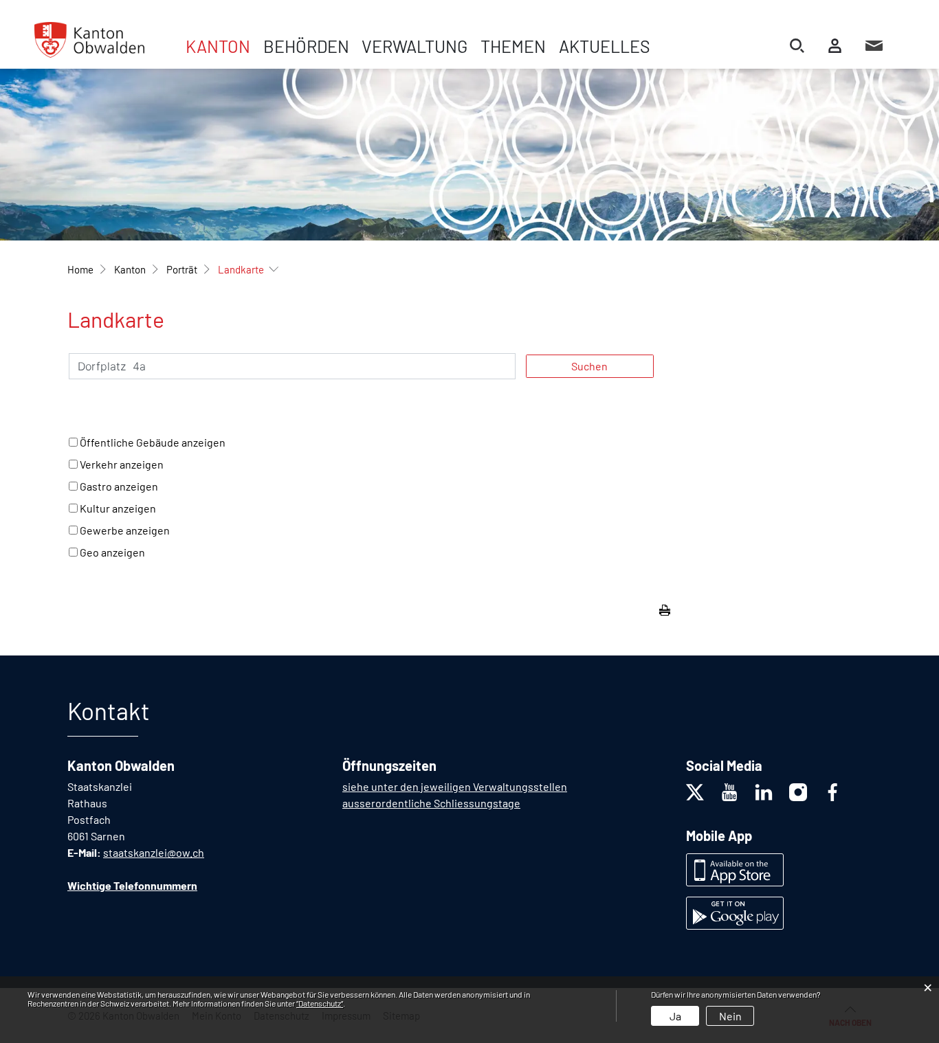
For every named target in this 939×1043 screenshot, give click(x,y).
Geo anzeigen (112, 552)
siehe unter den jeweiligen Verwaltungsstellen (454, 786)
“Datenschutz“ (319, 1003)
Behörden (306, 46)
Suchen (589, 365)
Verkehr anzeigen (122, 464)
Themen (513, 46)
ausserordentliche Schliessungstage (431, 802)
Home (80, 269)
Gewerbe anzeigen (125, 530)
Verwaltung (414, 46)
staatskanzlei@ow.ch (153, 852)
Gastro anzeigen (119, 486)
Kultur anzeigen (118, 508)
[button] (130, 269)
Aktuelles (604, 46)
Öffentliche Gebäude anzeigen (152, 442)
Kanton (218, 46)
